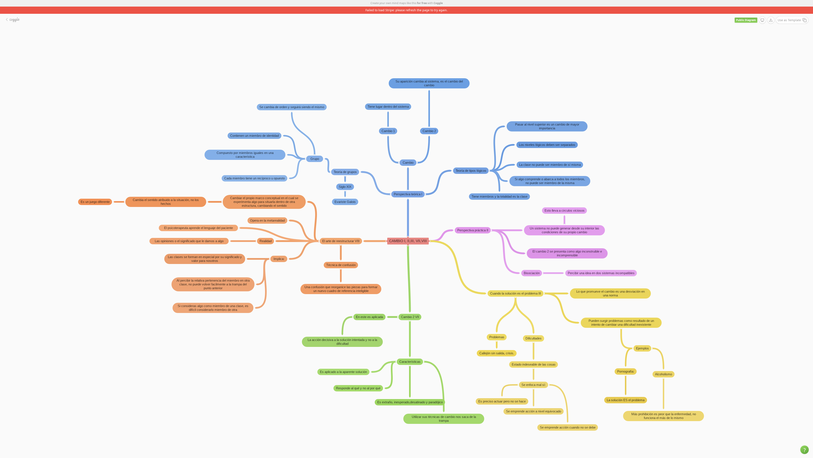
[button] (804, 449)
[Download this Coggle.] (770, 13)
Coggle (438, 3)
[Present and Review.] (762, 13)
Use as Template (789, 13)
